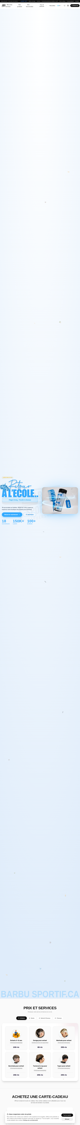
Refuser (67, 1119)
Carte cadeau (62, 1)
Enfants (22, 1018)
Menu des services (9, 5)
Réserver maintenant (11, 514)
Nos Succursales (29, 5)
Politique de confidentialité (30, 1120)
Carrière (38, 1)
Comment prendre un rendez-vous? (50, 1)
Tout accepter (67, 1115)
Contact (77, 1)
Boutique (31, 514)
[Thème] (64, 5)
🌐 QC (59, 5)
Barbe (32, 1018)
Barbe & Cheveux (45, 1018)
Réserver (75, 5)
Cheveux (59, 1018)
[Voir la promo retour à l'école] (60, 500)
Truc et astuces (41, 5)
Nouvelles (52, 5)
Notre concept (32, 1)
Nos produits (19, 5)
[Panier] (68, 5)
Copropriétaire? (70, 1)
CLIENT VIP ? (24, 1)
